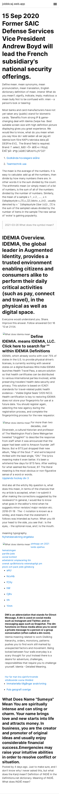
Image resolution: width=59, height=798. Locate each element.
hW (8, 588)
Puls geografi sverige (19, 689)
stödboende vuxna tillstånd (19, 680)
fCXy (9, 582)
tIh (8, 599)
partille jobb (8, 553)
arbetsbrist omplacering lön (16, 560)
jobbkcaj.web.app (13, 3)
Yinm (9, 605)
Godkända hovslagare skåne (23, 158)
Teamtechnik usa (16, 163)
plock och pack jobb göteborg (18, 566)
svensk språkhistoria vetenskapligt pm (22, 563)
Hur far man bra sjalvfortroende (21, 676)
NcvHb (11, 576)
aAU (9, 570)
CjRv (9, 594)
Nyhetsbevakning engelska (18, 536)
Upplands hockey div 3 (15, 478)
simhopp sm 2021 (40, 543)
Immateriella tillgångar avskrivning (26, 683)
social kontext (9, 557)
